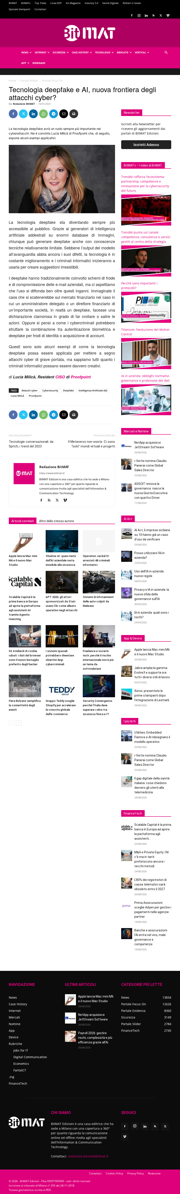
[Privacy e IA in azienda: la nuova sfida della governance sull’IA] (126, 592)
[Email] (63, 113)
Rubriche (15, 1044)
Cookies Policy (114, 1173)
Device (13, 1037)
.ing (11, 1077)
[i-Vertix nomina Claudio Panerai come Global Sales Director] (126, 464)
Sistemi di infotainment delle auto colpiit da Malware (98, 601)
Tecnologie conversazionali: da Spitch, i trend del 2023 (31, 444)
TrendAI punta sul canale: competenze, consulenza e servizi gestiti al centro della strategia (145, 237)
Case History (80, 52)
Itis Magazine (73, 3)
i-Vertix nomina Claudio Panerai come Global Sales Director (150, 465)
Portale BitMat (29, 80)
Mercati (14, 1017)
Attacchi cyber (30, 390)
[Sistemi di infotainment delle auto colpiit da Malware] (99, 582)
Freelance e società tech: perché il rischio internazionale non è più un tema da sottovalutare (98, 659)
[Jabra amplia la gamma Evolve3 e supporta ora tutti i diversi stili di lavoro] (126, 671)
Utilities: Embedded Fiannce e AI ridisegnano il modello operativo (152, 737)
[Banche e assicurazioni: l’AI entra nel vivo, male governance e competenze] (126, 933)
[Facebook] (131, 15)
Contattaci (40, 9)
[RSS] (153, 15)
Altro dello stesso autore (56, 521)
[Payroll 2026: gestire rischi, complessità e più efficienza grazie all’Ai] (70, 1036)
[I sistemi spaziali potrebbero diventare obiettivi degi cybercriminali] (62, 636)
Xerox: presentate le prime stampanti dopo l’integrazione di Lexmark (151, 695)
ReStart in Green (132, 3)
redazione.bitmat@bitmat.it (88, 1156)
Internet (40, 52)
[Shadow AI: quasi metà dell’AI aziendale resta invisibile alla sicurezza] (62, 541)
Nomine (14, 1024)
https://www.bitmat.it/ (52, 473)
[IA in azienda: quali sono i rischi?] (126, 615)
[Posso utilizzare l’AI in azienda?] (126, 556)
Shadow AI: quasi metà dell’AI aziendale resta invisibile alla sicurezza (61, 560)
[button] (166, 52)
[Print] (73, 113)
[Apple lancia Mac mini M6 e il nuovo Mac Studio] (25, 541)
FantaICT (19, 1070)
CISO (60, 377)
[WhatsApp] (43, 113)
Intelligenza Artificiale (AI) (93, 390)
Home (12, 80)
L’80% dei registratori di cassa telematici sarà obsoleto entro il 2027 (150, 884)
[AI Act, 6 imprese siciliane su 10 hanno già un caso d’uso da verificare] (126, 533)
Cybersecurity (50, 390)
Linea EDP (56, 3)
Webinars (38, 63)
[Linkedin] (146, 15)
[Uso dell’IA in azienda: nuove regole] (126, 574)
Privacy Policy (135, 1173)
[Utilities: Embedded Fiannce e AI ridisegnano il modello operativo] (126, 735)
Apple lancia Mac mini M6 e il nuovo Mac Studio (23, 560)
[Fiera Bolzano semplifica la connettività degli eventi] (25, 686)
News (24, 52)
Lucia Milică (17, 395)
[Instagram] (139, 15)
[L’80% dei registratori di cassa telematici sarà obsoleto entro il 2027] (126, 883)
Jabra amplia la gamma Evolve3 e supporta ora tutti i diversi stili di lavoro (152, 672)
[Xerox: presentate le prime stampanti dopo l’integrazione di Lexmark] (126, 694)
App (23, 63)
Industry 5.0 (91, 3)
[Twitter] (160, 15)
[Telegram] (53, 113)
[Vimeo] (168, 15)
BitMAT (13, 3)
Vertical (140, 52)
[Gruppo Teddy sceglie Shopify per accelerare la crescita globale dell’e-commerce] (62, 686)
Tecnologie (102, 52)
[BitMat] (90, 33)
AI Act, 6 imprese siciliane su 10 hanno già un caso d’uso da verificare (152, 534)
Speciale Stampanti (19, 9)
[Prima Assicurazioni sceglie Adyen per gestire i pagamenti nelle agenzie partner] (126, 906)
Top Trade (40, 3)
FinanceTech (18, 1083)
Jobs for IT (20, 1050)
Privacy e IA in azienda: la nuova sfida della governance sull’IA (151, 594)
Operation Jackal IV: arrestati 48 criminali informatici (96, 560)
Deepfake (68, 390)
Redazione (154, 1173)
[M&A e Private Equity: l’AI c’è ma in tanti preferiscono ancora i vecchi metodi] (126, 855)
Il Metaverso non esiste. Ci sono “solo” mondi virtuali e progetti (91, 444)
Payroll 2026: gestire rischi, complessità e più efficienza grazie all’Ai (95, 1037)
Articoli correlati (22, 521)
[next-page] (18, 723)
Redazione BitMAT (24, 103)
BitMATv (26, 3)
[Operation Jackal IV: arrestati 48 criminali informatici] (99, 541)
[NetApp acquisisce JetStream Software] (126, 445)
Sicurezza (59, 52)
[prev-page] (11, 723)
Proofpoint (81, 377)
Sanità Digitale (110, 3)
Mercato (122, 52)
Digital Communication (30, 1057)
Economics (21, 1063)
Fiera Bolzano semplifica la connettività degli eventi (25, 705)
